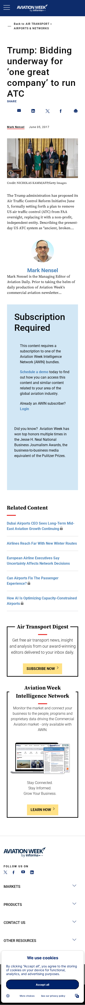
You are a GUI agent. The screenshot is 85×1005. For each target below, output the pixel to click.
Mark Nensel (15, 127)
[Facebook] (14, 873)
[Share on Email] (19, 111)
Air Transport (37, 23)
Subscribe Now (41, 669)
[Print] (76, 111)
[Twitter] (5, 873)
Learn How (41, 810)
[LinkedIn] (32, 873)
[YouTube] (23, 873)
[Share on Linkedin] (33, 111)
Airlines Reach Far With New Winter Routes (42, 543)
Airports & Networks (31, 28)
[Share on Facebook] (62, 111)
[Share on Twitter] (48, 111)
